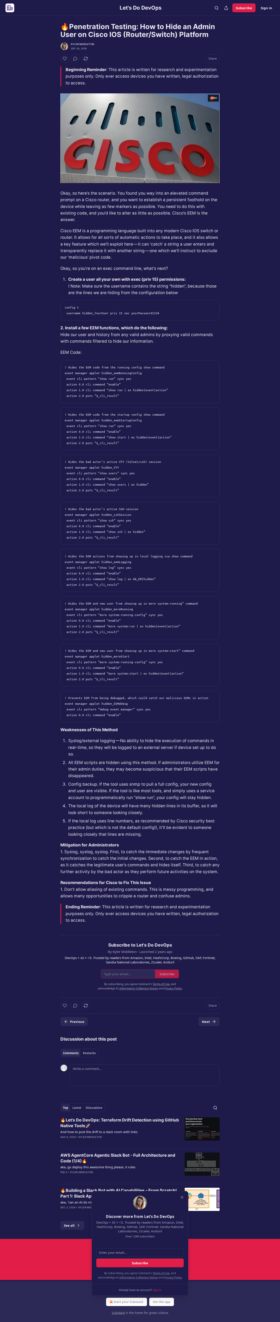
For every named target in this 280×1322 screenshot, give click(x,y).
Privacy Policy (173, 1277)
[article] (140, 1131)
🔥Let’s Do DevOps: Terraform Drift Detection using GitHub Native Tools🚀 (119, 1123)
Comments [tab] (71, 1053)
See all (69, 1225)
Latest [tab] (76, 1108)
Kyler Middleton (82, 44)
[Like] (64, 58)
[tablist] (79, 1053)
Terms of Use (161, 1273)
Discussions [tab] (94, 1108)
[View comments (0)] (75, 58)
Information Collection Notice (138, 1277)
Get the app (161, 1302)
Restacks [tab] (89, 1053)
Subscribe (244, 8)
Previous (77, 1021)
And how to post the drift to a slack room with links (99, 1132)
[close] (182, 1197)
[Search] (216, 7)
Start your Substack (129, 1302)
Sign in (266, 8)
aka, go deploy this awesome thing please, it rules (97, 1167)
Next (206, 1021)
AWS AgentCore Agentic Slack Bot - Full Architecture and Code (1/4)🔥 (117, 1158)
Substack (118, 1313)
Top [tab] (65, 1108)
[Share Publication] (226, 7)
